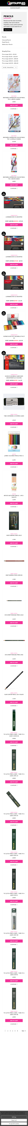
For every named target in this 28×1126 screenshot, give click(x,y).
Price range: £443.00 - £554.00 (10, 63)
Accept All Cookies (14, 1123)
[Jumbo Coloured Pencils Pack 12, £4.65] (14, 441)
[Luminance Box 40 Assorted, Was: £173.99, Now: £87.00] (14, 242)
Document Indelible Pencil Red (14, 654)
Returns (14, 1084)
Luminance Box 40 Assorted (14, 256)
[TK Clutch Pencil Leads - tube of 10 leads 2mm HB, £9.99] (14, 919)
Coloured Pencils (6, 40)
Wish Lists (14, 1104)
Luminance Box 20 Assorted (14, 296)
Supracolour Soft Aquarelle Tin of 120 (14, 337)
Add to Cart (14, 105)
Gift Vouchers (14, 1079)
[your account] (26, 3)
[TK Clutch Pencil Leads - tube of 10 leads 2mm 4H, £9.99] (14, 760)
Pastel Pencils (5, 42)
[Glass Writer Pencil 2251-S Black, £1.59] (14, 680)
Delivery (14, 1082)
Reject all (14, 1120)
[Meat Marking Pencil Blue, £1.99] (14, 521)
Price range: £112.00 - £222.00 (10, 56)
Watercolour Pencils (7, 44)
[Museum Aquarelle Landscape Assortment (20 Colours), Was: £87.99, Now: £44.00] (14, 362)
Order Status (14, 1102)
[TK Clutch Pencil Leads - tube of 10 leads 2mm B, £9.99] (14, 959)
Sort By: (4, 67)
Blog (14, 1091)
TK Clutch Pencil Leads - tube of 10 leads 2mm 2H (14, 854)
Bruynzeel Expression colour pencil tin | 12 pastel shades (14, 98)
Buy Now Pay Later (14, 1089)
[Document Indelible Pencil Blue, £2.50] (14, 600)
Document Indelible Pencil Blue (14, 615)
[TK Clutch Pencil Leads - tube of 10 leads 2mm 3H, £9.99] (14, 799)
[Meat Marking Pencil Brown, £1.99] (14, 561)
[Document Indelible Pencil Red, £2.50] (14, 640)
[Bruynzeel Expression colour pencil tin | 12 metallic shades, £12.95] (14, 123)
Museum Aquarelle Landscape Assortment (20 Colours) (14, 377)
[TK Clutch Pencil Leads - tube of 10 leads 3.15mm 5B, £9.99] (14, 720)
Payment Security (14, 1087)
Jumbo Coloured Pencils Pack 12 (14, 455)
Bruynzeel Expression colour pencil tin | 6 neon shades (14, 178)
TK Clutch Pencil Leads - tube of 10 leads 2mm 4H (14, 775)
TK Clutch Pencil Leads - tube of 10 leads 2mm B (14, 973)
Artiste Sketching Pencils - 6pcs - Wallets (14, 496)
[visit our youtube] (14, 1073)
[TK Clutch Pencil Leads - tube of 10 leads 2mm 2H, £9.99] (14, 839)
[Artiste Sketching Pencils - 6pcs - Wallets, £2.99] (14, 481)
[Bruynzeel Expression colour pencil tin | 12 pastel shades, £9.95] (14, 83)
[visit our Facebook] (13, 1073)
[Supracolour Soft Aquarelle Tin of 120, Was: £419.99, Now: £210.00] (14, 322)
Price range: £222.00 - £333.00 (10, 58)
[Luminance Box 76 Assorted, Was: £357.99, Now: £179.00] (14, 203)
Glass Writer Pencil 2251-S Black (14, 694)
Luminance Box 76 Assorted (14, 217)
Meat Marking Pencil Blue (14, 535)
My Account (14, 1099)
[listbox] (12, 67)
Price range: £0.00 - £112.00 (9, 54)
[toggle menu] (3, 3)
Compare (13, 109)
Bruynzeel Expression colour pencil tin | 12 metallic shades (14, 138)
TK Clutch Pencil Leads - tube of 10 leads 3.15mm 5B (14, 735)
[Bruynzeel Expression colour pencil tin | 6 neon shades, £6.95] (14, 163)
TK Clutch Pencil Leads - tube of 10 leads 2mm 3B (14, 1013)
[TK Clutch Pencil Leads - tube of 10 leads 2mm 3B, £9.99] (14, 998)
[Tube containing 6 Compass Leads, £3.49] (14, 401)
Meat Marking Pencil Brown (14, 575)
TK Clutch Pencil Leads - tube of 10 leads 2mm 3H (14, 814)
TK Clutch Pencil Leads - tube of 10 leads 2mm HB (14, 934)
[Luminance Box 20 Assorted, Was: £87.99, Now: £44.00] (14, 282)
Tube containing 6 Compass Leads (14, 416)
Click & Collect (15, 8)
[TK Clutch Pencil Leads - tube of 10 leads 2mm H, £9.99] (14, 879)
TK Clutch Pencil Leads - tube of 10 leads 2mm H (14, 894)
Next (23, 1031)
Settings (14, 1117)
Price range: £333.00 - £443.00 (10, 61)
